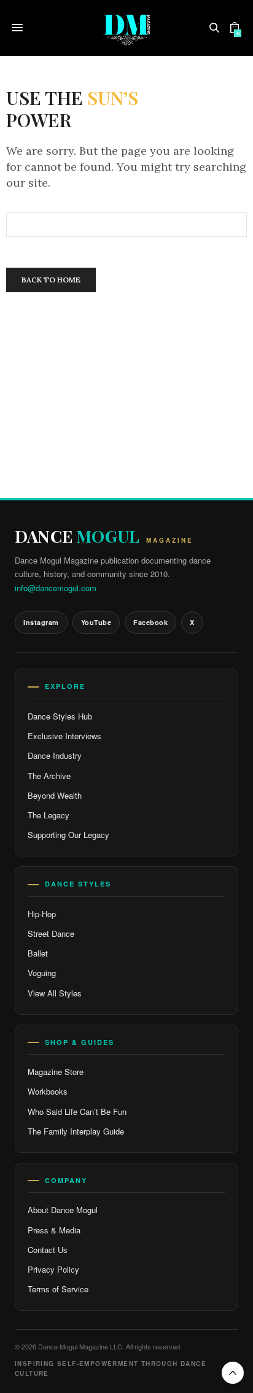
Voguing (42, 973)
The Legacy (48, 815)
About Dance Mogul (63, 1210)
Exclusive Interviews (64, 736)
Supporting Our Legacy (68, 834)
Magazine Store (56, 1071)
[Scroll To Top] (233, 1373)
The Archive (49, 776)
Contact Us (48, 1249)
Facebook (150, 622)
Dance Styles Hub (60, 716)
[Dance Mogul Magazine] (126, 27)
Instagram (41, 622)
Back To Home (50, 279)
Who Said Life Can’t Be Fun (77, 1111)
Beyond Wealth (55, 795)
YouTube (96, 622)
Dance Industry (55, 755)
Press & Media (54, 1230)
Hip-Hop (42, 914)
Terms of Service (58, 1289)
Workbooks (48, 1091)
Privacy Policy (53, 1269)
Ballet (38, 953)
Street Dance (51, 933)
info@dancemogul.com (55, 588)
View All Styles (55, 993)
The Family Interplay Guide (76, 1131)
